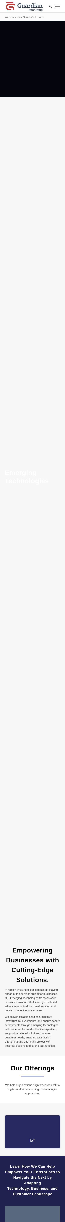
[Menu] (56, 6)
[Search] (49, 6)
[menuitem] (49, 6)
